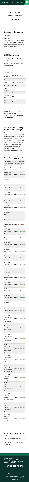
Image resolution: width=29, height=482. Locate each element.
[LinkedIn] (18, 466)
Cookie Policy (15, 479)
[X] (14, 466)
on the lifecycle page (16, 150)
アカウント (16, 2)
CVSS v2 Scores (8, 72)
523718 (17, 111)
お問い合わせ (20, 461)
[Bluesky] (21, 466)
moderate (6, 65)
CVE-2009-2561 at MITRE (11, 35)
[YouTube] (8, 466)
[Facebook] (11, 466)
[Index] (15, 19)
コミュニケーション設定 (10, 461)
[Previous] (11, 19)
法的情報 (11, 458)
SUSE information (11, 55)
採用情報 (6, 458)
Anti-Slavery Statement (9, 460)
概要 (17, 460)
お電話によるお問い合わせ (10, 462)
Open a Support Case (16, 473)
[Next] (18, 19)
